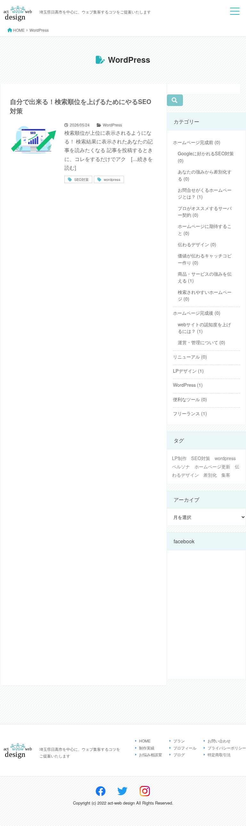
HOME (145, 740)
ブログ (179, 754)
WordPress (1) (188, 385)
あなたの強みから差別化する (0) (205, 175)
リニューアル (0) (190, 356)
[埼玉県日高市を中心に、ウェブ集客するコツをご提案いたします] (18, 20)
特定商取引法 (219, 754)
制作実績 (146, 747)
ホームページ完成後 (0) (196, 313)
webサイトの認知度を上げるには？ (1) (204, 327)
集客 (225, 475)
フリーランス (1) (190, 413)
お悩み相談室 (150, 754)
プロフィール (184, 747)
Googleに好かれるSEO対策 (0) (206, 156)
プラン (179, 740)
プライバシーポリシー (227, 747)
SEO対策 (200, 458)
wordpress (225, 458)
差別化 (210, 475)
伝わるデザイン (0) (197, 244)
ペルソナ (181, 466)
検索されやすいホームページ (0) (205, 295)
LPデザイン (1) (188, 371)
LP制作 (179, 458)
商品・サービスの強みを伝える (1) (205, 277)
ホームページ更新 (212, 466)
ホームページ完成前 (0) (196, 142)
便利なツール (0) (190, 399)
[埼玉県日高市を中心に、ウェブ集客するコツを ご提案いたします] (18, 758)
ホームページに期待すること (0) (205, 229)
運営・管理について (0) (201, 342)
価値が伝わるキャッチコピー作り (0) (205, 258)
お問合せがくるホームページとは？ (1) (205, 193)
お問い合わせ (219, 740)
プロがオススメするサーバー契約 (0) (205, 211)
